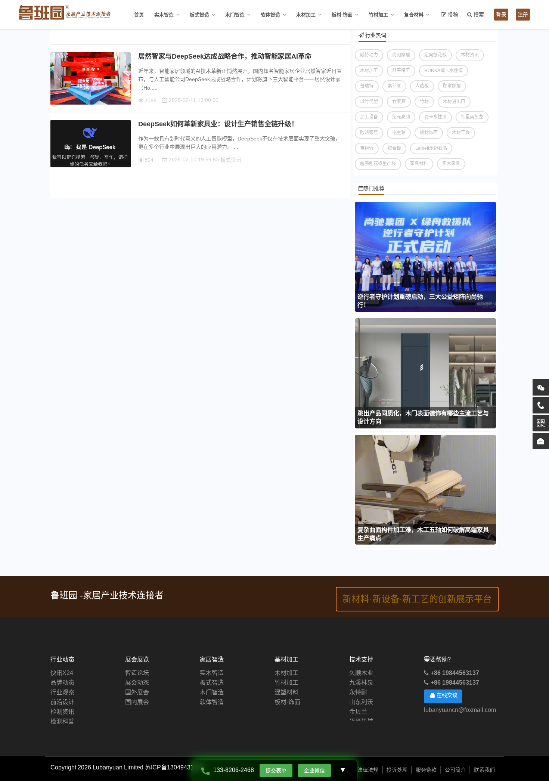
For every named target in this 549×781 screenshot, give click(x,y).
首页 (139, 15)
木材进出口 (454, 101)
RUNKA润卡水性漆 (443, 70)
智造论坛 (137, 673)
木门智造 (235, 15)
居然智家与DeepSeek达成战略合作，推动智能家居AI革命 (224, 56)
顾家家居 (452, 86)
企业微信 (314, 771)
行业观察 (62, 692)
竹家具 (399, 101)
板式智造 (199, 15)
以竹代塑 (369, 101)
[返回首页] (541, 441)
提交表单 (276, 771)
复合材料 (414, 15)
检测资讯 (62, 712)
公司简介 (455, 770)
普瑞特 (366, 86)
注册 (523, 15)
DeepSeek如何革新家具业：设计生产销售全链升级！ (218, 124)
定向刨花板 (435, 55)
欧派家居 (369, 132)
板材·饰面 (342, 15)
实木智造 (164, 15)
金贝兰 (358, 704)
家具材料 (419, 163)
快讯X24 (61, 673)
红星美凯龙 (472, 117)
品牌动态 (62, 682)
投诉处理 (397, 770)
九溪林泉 (361, 675)
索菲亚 (394, 86)
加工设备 (369, 117)
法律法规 (367, 770)
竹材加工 (378, 15)
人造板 (422, 86)
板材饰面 (429, 132)
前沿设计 (62, 702)
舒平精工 (401, 70)
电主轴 (399, 132)
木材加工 (306, 15)
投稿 (453, 15)
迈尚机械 (361, 714)
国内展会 (137, 702)
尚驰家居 (401, 55)
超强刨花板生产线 (378, 163)
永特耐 (358, 685)
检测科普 (62, 721)
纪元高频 (401, 117)
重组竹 (366, 148)
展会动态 (137, 682)
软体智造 (270, 15)
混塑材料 (286, 692)
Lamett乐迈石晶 (431, 148)
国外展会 (137, 692)
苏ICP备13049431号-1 (175, 767)
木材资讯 (470, 55)
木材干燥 (461, 132)
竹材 (424, 101)
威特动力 (369, 55)
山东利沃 (361, 694)
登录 (501, 15)
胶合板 (394, 148)
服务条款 (426, 770)
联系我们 (484, 770)
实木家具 (451, 163)
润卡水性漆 (435, 117)
